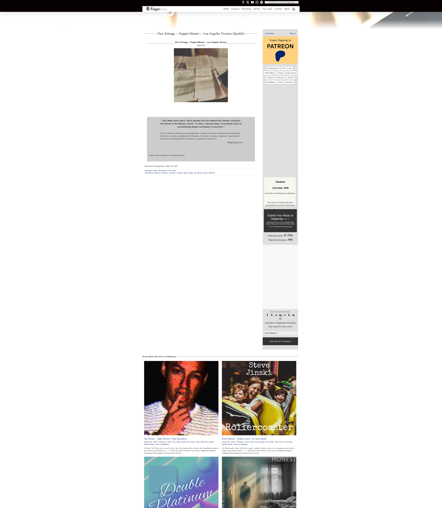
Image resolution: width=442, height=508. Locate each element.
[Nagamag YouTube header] (253, 2)
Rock (281, 82)
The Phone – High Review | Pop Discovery (165, 438)
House (280, 73)
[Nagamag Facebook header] (244, 2)
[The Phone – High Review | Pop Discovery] (181, 398)
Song (178, 442)
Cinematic (164, 173)
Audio (156, 170)
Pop (283, 68)
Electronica (291, 73)
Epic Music (198, 173)
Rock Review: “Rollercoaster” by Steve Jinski (244, 438)
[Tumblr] (289, 315)
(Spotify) (201, 44)
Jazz (290, 68)
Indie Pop (204, 442)
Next (292, 33)
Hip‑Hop (289, 82)
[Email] (280, 318)
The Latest (172, 170)
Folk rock (282, 442)
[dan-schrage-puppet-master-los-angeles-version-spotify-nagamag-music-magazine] (201, 49)
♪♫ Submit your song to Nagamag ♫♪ (281, 2)
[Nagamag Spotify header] (262, 2)
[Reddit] (276, 315)
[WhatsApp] (285, 315)
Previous (270, 33)
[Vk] (293, 315)
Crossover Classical (176, 173)
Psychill (270, 77)
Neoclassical (163, 170)
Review (211, 442)
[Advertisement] (280, 97)
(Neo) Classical (154, 173)
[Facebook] (267, 315)
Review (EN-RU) (209, 173)
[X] (272, 315)
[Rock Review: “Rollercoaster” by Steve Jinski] (259, 398)
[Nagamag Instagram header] (258, 2)
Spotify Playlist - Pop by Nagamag (156, 444)
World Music (270, 73)
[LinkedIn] (280, 315)
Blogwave (272, 82)
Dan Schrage (188, 173)
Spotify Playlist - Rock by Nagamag (234, 444)
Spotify (183, 442)
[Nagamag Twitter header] (248, 2)
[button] (293, 9)
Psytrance (280, 77)
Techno (291, 77)
